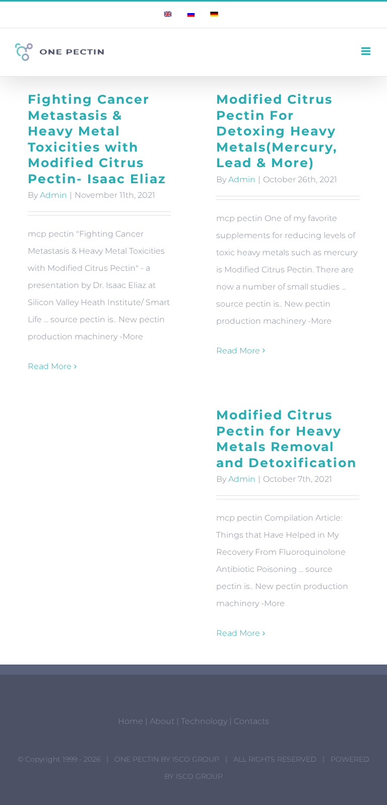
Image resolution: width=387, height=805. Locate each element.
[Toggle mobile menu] (366, 51)
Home (130, 721)
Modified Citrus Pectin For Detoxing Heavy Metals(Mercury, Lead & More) (277, 131)
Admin (53, 195)
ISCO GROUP (195, 759)
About (162, 721)
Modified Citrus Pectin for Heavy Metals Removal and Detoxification (286, 438)
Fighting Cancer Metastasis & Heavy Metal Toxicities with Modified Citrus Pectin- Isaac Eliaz (97, 139)
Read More (50, 366)
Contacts (251, 721)
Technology (204, 721)
